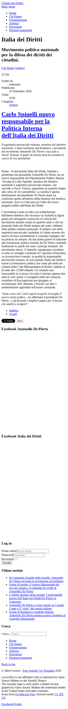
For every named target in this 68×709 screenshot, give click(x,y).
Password (7, 554)
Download (15, 26)
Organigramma (18, 19)
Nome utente (9, 550)
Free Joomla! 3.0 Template (38, 670)
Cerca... (6, 633)
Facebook (7, 704)
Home (12, 13)
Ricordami (8, 559)
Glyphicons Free (25, 694)
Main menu (8, 6)
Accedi (7, 562)
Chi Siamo (15, 16)
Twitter (17, 704)
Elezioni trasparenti (20, 30)
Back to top (8, 664)
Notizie (13, 105)
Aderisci (14, 23)
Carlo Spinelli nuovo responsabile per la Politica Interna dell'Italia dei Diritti (28, 125)
